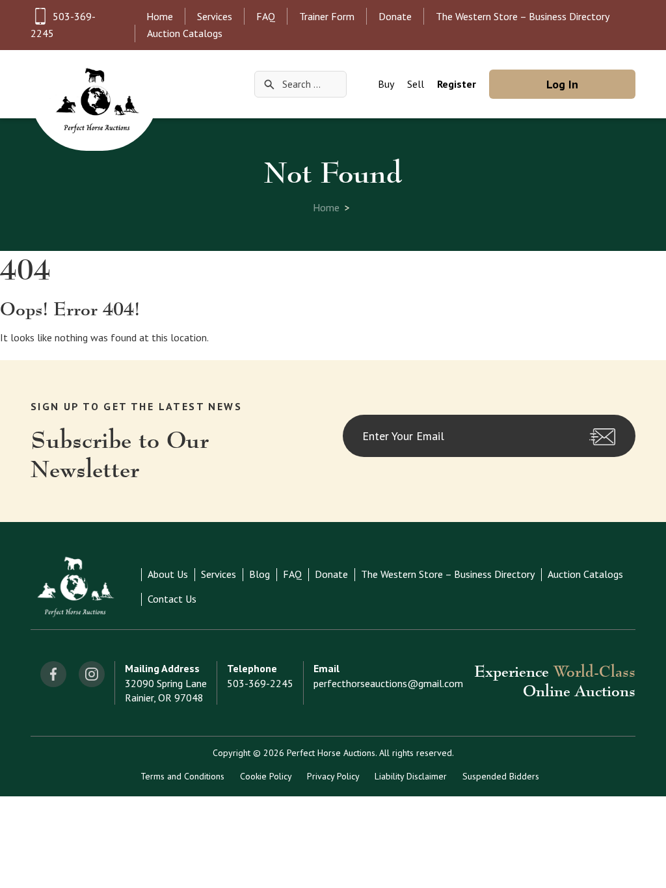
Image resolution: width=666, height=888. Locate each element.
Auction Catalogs (184, 33)
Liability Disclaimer (411, 776)
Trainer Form (326, 16)
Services (214, 16)
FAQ (265, 16)
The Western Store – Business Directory (522, 16)
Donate (395, 16)
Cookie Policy (265, 776)
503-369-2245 (260, 683)
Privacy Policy (333, 776)
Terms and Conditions (182, 776)
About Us (168, 574)
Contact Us (172, 598)
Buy (386, 83)
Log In (562, 84)
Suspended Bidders (500, 776)
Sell (415, 83)
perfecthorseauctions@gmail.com (388, 683)
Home (159, 16)
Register (456, 83)
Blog (259, 574)
